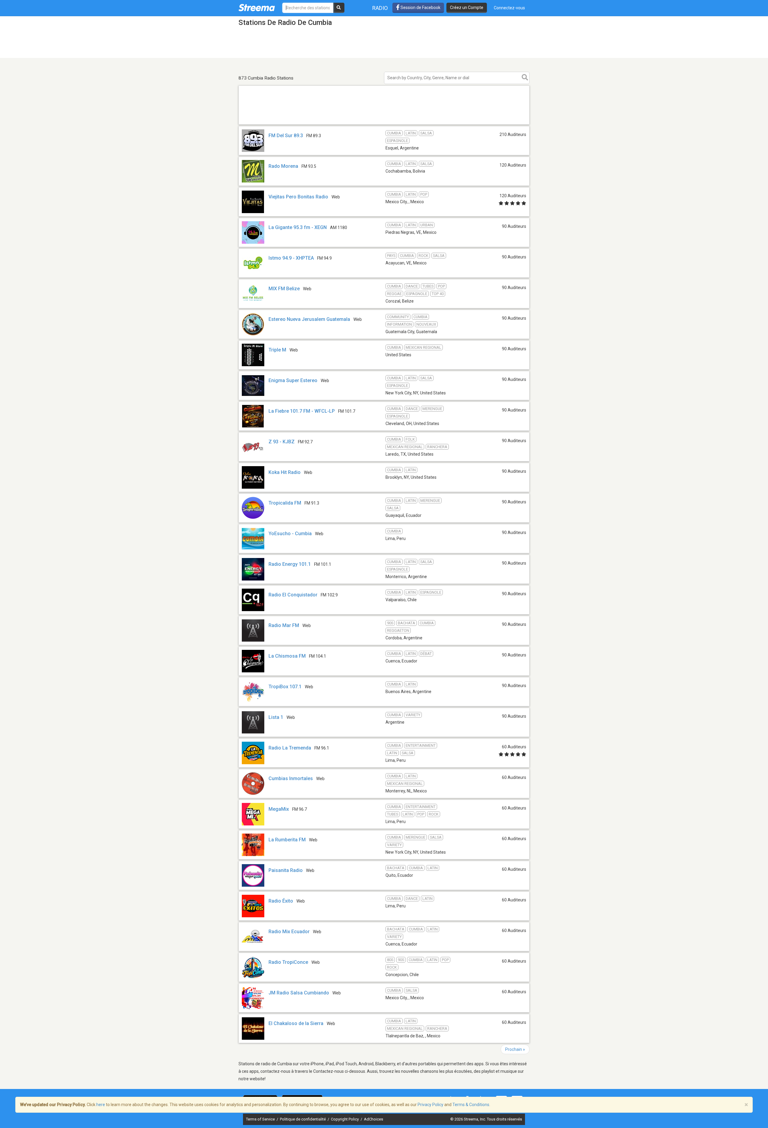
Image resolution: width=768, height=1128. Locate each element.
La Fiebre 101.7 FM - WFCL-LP (301, 411)
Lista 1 (275, 717)
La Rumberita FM (287, 840)
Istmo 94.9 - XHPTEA (291, 258)
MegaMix (278, 809)
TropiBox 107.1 (285, 686)
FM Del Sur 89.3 (285, 135)
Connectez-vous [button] (509, 7)
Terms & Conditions (470, 1104)
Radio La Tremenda (289, 748)
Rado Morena (283, 166)
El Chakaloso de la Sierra (295, 1023)
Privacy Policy (430, 1104)
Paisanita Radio (285, 870)
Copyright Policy (345, 1119)
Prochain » (515, 1049)
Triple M (277, 350)
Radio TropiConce (288, 962)
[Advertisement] (384, 124)
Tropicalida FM (284, 503)
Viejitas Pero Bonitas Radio (298, 197)
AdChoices (373, 1119)
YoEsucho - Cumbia (290, 533)
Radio (380, 8)
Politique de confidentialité (303, 1119)
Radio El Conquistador (292, 595)
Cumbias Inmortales (290, 778)
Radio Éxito (280, 901)
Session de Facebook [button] (420, 7)
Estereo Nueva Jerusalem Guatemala (309, 319)
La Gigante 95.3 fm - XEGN (297, 227)
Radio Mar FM (283, 625)
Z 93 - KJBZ (281, 442)
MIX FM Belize (284, 288)
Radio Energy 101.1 (289, 564)
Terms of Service (261, 1119)
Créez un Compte (466, 7)
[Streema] (256, 7)
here (100, 1104)
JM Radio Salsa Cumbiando (298, 993)
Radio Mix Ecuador (289, 931)
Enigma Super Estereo (292, 380)
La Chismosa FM (287, 656)
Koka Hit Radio (284, 472)
